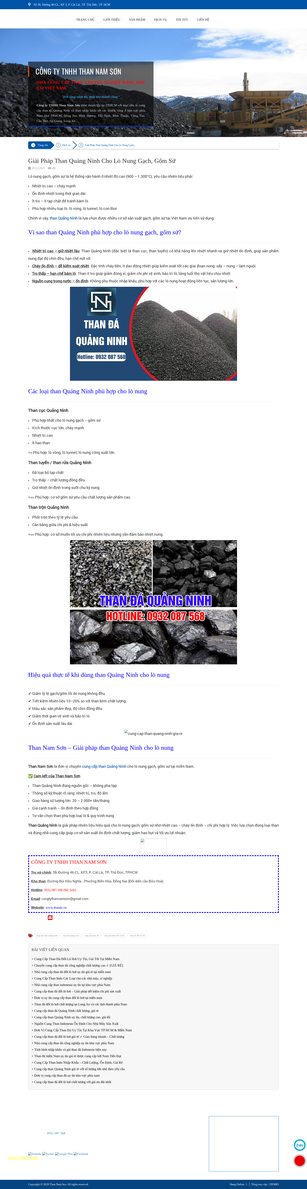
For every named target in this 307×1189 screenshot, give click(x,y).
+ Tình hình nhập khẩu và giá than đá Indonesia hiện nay (69, 1049)
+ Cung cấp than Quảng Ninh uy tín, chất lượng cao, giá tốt (71, 1017)
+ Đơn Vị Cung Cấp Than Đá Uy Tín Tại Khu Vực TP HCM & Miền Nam (82, 1030)
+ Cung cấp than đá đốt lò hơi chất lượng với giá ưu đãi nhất (71, 1082)
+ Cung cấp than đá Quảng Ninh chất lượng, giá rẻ (65, 1011)
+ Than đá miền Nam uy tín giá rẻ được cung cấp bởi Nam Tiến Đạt (76, 1056)
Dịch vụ (160, 19)
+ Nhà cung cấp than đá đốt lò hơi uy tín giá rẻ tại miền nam (71, 972)
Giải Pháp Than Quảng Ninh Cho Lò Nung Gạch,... (110, 145)
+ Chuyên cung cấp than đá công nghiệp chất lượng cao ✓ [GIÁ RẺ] (77, 965)
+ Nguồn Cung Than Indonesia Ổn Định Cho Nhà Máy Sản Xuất (75, 1023)
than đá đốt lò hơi (137, 935)
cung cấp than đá (92, 935)
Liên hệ (203, 19)
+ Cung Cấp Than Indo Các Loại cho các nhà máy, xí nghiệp (72, 978)
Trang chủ (85, 19)
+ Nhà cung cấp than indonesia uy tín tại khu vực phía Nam (71, 985)
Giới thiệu (111, 19)
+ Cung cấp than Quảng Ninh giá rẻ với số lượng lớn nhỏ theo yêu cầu (78, 1069)
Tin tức (182, 19)
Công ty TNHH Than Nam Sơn (78, 71)
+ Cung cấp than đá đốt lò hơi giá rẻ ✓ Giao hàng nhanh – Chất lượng (78, 1036)
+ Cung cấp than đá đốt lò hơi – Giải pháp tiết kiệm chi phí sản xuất (76, 991)
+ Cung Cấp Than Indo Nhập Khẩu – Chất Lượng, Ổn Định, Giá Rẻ (77, 1062)
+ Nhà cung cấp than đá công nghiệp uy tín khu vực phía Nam (73, 1043)
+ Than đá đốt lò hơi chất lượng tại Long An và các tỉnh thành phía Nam (79, 1004)
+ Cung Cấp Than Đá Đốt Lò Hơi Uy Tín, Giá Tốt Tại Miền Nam (75, 959)
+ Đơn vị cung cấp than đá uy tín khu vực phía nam (66, 1075)
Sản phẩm (137, 19)
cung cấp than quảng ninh (47, 935)
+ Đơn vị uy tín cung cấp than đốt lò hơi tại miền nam (67, 998)
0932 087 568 (56, 1133)
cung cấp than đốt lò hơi (114, 935)
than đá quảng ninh (71, 935)
